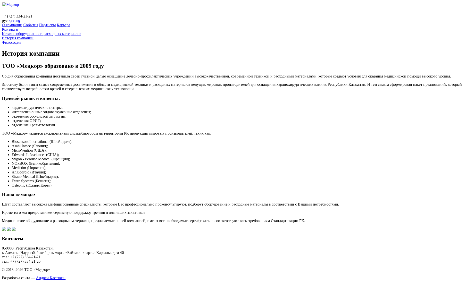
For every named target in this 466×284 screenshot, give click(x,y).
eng (17, 20)
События (30, 25)
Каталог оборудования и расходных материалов (41, 34)
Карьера (63, 25)
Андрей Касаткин (51, 278)
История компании (17, 38)
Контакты (10, 29)
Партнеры (47, 25)
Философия (11, 42)
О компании (12, 25)
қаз (11, 20)
